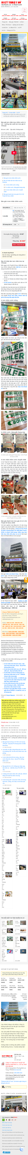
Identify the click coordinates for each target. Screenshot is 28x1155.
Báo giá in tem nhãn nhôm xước (11, 178)
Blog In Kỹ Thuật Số (6, 1132)
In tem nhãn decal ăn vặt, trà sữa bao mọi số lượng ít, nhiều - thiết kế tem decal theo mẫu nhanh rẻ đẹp (14, 685)
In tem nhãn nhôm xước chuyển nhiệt (13, 190)
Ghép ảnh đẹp (21, 1135)
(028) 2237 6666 (16, 635)
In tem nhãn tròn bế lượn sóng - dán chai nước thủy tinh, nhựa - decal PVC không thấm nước (15, 665)
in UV (19, 293)
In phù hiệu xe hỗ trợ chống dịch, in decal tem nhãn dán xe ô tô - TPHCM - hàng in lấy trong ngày (14, 674)
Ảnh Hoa (16, 1135)
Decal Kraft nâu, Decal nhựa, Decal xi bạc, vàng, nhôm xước (19, 215)
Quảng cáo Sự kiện (18, 24)
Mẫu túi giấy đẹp (21, 1146)
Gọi (26, 581)
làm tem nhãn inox (14, 727)
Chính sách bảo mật (7, 1125)
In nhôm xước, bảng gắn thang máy (14, 187)
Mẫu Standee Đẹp (6, 1140)
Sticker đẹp (19, 1137)
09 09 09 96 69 (18, 626)
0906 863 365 (6, 624)
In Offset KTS (12, 27)
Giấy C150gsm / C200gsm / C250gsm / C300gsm (19, 220)
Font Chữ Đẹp (14, 1149)
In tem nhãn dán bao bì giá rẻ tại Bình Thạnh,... (4, 941)
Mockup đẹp (11, 1137)
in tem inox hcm (15, 725)
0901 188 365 (19, 628)
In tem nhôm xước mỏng (11, 184)
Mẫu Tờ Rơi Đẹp (18, 1143)
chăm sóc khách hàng (12, 574)
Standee (18, 1149)
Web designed (5, 1117)
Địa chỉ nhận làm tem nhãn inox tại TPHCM (12, 181)
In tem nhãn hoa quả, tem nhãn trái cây (17, 941)
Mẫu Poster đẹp (21, 1140)
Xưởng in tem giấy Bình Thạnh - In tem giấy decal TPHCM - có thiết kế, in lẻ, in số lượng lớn (15, 690)
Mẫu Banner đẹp (5, 1143)
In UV (3, 30)
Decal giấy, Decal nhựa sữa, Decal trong (19, 211)
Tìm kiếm (24, 10)
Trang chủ (4, 22)
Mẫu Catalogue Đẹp (6, 1146)
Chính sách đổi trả (6, 1127)
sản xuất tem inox (6, 730)
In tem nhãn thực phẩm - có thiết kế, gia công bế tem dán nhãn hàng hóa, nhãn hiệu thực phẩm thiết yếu (15, 679)
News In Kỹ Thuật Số (14, 1132)
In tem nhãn (12, 112)
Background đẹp (5, 1137)
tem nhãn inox (5, 732)
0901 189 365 (14, 624)
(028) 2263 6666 (10, 633)
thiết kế (18, 267)
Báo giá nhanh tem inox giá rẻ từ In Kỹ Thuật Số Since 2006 (13, 195)
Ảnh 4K (13, 1135)
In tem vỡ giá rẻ (17, 922)
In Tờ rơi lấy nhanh (4, 931)
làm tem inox (4, 727)
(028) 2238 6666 (12, 631)
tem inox (24, 732)
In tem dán (16, 950)
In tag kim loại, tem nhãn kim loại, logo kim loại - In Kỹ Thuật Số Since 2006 (14, 168)
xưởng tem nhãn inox (15, 732)
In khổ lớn (4, 27)
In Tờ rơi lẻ (17, 930)
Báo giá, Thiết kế (13, 22)
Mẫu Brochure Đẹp (14, 1146)
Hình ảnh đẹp (9, 1135)
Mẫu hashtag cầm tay (6, 1149)
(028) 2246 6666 (20, 633)
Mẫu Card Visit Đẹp (14, 1140)
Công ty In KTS (11, 30)
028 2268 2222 (18, 1072)
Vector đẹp (21, 1132)
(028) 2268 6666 (7, 635)
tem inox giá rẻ (23, 730)
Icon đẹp (15, 1137)
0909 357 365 (9, 626)
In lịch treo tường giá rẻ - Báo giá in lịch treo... (3, 954)
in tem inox (8, 725)
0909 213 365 (11, 628)
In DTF (20, 27)
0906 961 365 (18, 622)
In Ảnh (21, 22)
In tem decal (7, 282)
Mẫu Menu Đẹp (12, 1143)
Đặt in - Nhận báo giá (18, 244)
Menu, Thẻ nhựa (6, 24)
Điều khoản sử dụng (7, 1122)
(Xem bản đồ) (17, 1069)
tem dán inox (14, 730)
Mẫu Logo (4, 1135)
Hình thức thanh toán (7, 1130)
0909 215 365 (10, 622)
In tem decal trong (3, 923)
